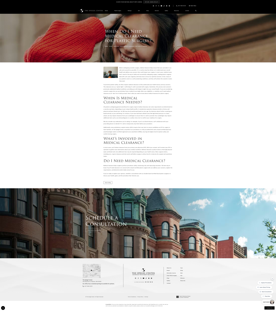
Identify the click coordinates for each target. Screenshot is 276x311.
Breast (168, 270)
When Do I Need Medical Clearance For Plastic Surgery (130, 46)
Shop (147, 10)
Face (181, 268)
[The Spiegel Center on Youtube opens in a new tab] (161, 6)
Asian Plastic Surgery (172, 275)
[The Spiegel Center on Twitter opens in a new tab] (159, 6)
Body (181, 270)
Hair (139, 10)
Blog (110, 46)
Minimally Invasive (171, 273)
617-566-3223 (159, 305)
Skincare (157, 10)
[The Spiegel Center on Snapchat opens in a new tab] (167, 6)
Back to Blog (108, 182)
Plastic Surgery (117, 10)
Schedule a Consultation (94, 230)
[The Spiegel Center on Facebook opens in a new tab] (156, 6)
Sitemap (146, 296)
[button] (3, 308)
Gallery (166, 10)
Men (181, 273)
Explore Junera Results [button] (152, 2)
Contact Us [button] (269, 308)
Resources (176, 10)
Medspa (129, 10)
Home (106, 46)
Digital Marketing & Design (184, 297)
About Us (169, 268)
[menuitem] (153, 6)
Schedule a (106, 221)
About (106, 10)
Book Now (193, 5)
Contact (187, 10)
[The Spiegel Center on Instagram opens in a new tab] (153, 6)
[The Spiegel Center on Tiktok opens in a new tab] (164, 6)
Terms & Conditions (132, 296)
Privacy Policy (140, 296)
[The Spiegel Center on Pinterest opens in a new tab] (169, 6)
